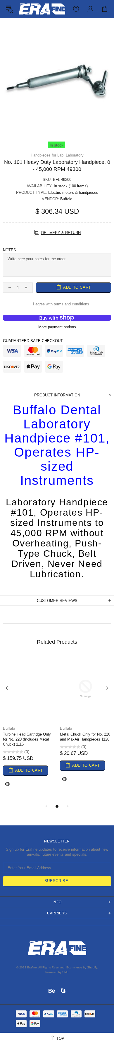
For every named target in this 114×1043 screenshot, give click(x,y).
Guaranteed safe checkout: (33, 341)
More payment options (57, 327)
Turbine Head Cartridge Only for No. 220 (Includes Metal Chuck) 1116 (27, 739)
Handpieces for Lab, (48, 155)
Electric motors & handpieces (73, 192)
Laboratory (75, 155)
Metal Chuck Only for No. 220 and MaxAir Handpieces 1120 (85, 736)
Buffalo (66, 199)
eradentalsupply (42, 9)
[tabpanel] (28, 729)
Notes (9, 250)
